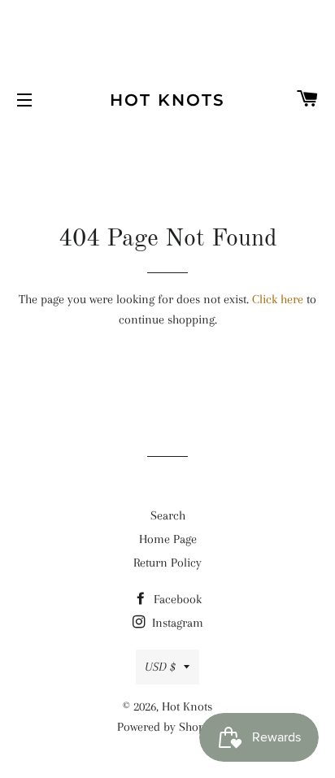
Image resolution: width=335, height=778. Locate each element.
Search (167, 515)
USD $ (160, 666)
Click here (277, 299)
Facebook (176, 599)
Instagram (176, 622)
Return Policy (167, 562)
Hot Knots (167, 100)
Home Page (168, 539)
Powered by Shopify (167, 726)
